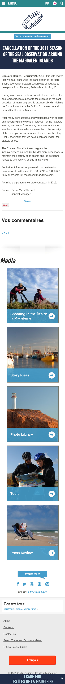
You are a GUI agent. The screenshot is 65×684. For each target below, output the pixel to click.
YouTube (31, 584)
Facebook (18, 584)
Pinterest (39, 584)
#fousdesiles (32, 574)
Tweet (27, 201)
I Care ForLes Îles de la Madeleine (32, 679)
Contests (8, 627)
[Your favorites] (54, 3)
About (6, 620)
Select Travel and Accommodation (22, 640)
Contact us (9, 633)
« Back (6, 233)
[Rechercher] (61, 3)
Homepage (9, 609)
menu (12, 3)
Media (19, 609)
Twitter (24, 584)
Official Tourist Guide (15, 646)
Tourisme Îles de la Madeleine (32, 20)
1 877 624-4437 (37, 591)
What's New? (30, 609)
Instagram (47, 584)
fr (47, 3)
